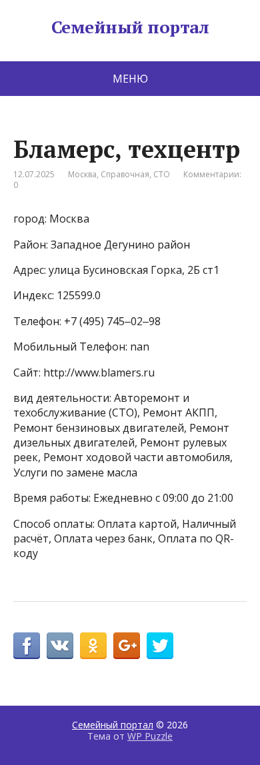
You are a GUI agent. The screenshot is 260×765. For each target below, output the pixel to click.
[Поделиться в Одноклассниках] (93, 645)
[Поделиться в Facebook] (26, 645)
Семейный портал (130, 27)
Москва (82, 174)
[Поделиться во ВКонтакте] (60, 645)
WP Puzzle (150, 736)
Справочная (125, 174)
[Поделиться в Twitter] (160, 645)
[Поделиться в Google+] (126, 645)
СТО (161, 174)
